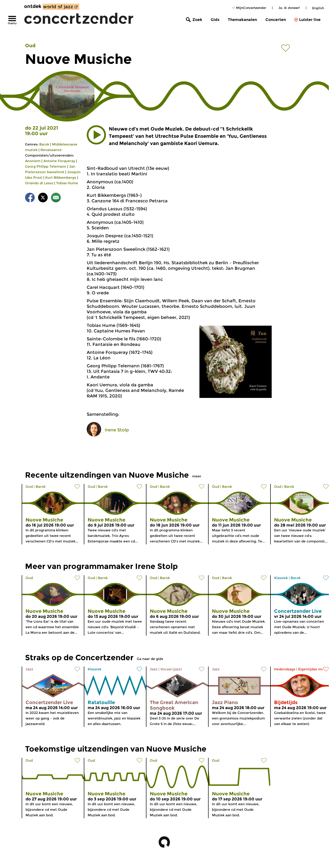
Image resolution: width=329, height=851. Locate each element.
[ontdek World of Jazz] (61, 7)
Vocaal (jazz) (171, 669)
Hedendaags (284, 669)
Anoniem (32, 161)
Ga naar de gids (150, 659)
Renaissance (51, 150)
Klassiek (281, 578)
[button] (96, 135)
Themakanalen (242, 19)
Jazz (29, 669)
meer (196, 476)
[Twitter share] (43, 198)
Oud (30, 45)
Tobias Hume (67, 183)
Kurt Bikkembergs (60, 177)
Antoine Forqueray (59, 161)
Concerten (275, 19)
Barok (44, 144)
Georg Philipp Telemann (45, 166)
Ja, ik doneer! (289, 8)
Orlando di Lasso (39, 183)
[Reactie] (56, 198)
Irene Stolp (117, 430)
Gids (215, 19)
